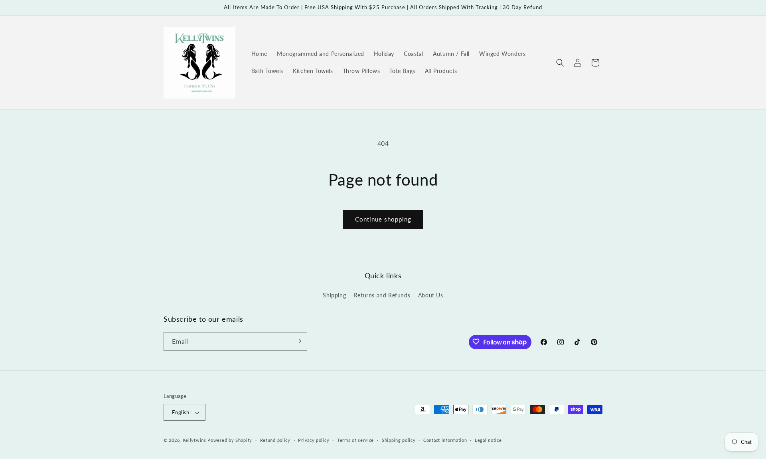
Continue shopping (383, 219)
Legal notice (488, 440)
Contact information (445, 440)
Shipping (334, 295)
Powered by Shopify (229, 440)
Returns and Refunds (382, 295)
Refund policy (275, 440)
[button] (560, 62)
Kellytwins (194, 440)
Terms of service (355, 440)
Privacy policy (313, 440)
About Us (430, 295)
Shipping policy (399, 440)
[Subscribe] (298, 341)
